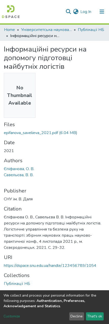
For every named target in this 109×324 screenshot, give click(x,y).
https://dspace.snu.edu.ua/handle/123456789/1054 (50, 265)
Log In (86, 11)
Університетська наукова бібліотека (46, 30)
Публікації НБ (91, 30)
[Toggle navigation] (102, 12)
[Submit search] (68, 12)
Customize (12, 316)
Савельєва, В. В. (18, 175)
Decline (76, 316)
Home (9, 30)
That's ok (94, 316)
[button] (75, 12)
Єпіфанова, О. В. (19, 169)
